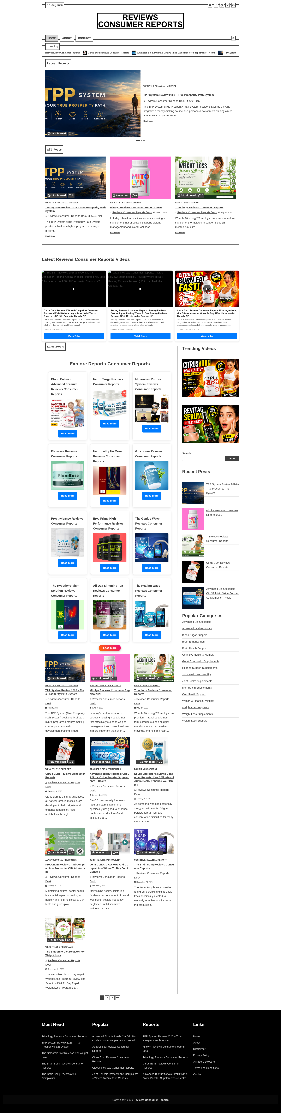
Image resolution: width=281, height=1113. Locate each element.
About (67, 38)
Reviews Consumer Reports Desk (165, 101)
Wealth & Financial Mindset (159, 86)
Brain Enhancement (145, 769)
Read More (148, 121)
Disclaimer (199, 1048)
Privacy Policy (201, 1055)
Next (117, 997)
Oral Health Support (193, 694)
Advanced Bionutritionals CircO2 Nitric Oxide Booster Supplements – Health (89, 52)
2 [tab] (141, 140)
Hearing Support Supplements (199, 667)
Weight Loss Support (188, 203)
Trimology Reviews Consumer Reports (199, 207)
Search (186, 453)
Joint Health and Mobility (105, 860)
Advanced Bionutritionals (105, 769)
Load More (109, 647)
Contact (84, 38)
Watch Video (74, 336)
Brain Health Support (194, 648)
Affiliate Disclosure (204, 1061)
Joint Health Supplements (197, 681)
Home (52, 38)
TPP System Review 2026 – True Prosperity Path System (165, 52)
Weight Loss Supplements (125, 203)
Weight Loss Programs (59, 947)
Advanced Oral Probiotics (61, 860)
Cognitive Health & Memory (150, 860)
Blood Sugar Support (194, 635)
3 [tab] (144, 140)
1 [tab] (138, 140)
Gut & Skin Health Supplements (200, 661)
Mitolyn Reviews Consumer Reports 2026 (223, 52)
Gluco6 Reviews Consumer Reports (113, 1067)
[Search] (233, 38)
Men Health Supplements (197, 687)
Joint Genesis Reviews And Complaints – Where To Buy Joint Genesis (109, 868)
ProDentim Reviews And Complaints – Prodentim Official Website (65, 868)
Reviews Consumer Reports (151, 1099)
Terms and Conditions (206, 1068)
